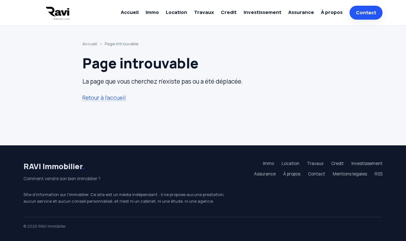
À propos (332, 12)
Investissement (262, 12)
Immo (152, 12)
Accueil (130, 12)
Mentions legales (350, 174)
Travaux (204, 12)
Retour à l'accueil (104, 97)
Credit (229, 12)
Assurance (301, 12)
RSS (379, 174)
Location (176, 12)
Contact (366, 12)
